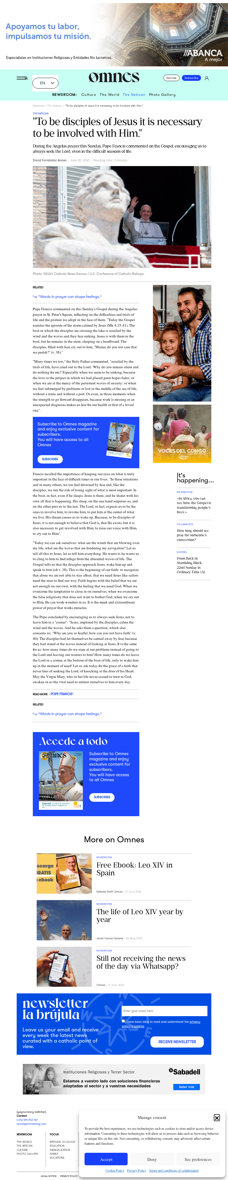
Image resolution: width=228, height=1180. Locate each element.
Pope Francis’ (62, 694)
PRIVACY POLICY (69, 1175)
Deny (152, 1159)
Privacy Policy (136, 1170)
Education (57, 1145)
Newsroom (39, 105)
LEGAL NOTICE (49, 1175)
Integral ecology (62, 1141)
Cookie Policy (115, 1170)
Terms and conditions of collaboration (174, 1170)
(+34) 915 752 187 (27, 1119)
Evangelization (60, 1149)
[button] (217, 1117)
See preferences (198, 1159)
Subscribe (192, 77)
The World (110, 95)
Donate (172, 77)
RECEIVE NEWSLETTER (177, 1042)
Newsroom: (64, 95)
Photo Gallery (162, 95)
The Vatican (134, 95)
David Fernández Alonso (49, 160)
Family (54, 1153)
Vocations (57, 1157)
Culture (88, 95)
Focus (54, 1134)
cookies (139, 1026)
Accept (106, 1159)
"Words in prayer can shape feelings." (70, 297)
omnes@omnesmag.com (31, 1123)
